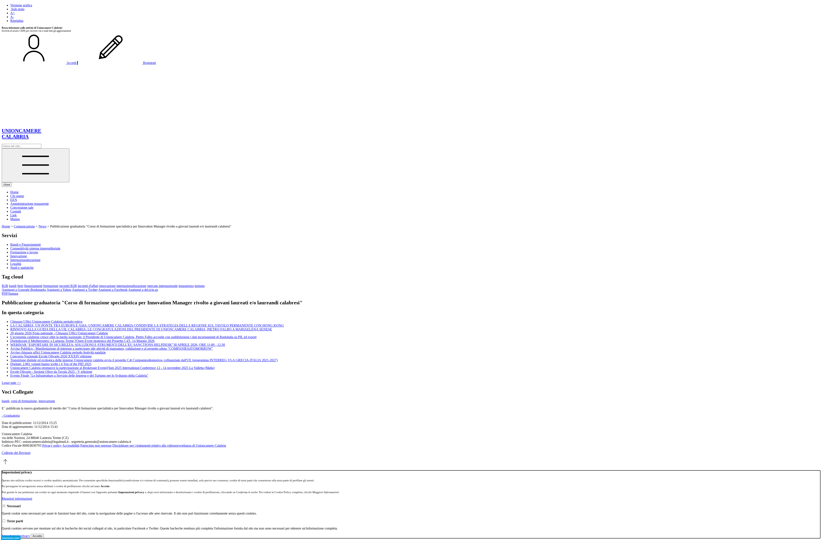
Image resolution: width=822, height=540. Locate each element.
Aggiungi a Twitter (85, 290)
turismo (200, 286)
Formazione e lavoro (24, 252)
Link (13, 215)
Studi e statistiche (22, 267)
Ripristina (16, 20)
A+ (12, 13)
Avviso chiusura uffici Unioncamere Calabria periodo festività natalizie (58, 352)
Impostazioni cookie (10, 538)
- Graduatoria (11, 415)
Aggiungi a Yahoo (59, 290)
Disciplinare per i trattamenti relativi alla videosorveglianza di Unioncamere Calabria (169, 445)
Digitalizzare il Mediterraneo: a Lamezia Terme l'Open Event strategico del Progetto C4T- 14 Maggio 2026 (82, 341)
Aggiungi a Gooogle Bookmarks (24, 290)
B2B (5, 286)
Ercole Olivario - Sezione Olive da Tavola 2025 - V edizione (51, 371)
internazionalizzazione (131, 286)
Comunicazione (24, 226)
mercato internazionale (162, 286)
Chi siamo (17, 196)
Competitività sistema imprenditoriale (35, 248)
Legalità (15, 264)
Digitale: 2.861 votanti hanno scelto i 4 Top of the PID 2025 (50, 364)
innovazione (107, 286)
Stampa (13, 293)
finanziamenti (33, 286)
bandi (12, 286)
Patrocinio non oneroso (96, 445)
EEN (13, 200)
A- (12, 17)
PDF (5, 293)
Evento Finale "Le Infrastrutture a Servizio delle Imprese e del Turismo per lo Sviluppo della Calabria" (79, 375)
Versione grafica (21, 5)
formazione (50, 286)
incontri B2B (68, 286)
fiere (20, 286)
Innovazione (18, 256)
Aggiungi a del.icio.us (143, 290)
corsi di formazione (24, 401)
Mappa (15, 219)
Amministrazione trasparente (29, 203)
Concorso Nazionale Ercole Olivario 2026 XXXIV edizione (51, 356)
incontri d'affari (88, 286)
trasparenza (186, 286)
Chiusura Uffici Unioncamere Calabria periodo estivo (46, 321)
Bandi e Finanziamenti (25, 244)
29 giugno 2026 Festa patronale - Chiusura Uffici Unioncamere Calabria (59, 333)
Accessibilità (70, 445)
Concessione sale (21, 207)
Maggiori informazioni (17, 498)
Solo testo (17, 9)
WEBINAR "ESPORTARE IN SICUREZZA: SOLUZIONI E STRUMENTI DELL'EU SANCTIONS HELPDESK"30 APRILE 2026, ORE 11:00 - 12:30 (117, 345)
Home (14, 192)
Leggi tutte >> (11, 383)
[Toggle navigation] (35, 165)
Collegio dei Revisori (16, 453)
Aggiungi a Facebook (113, 290)
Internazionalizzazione (25, 260)
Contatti (15, 211)
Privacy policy (52, 445)
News (42, 226)
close (6, 184)
